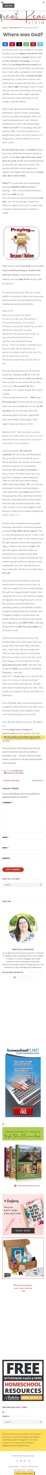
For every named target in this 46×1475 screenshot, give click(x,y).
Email (5, 848)
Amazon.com (7, 1445)
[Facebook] (17, 1461)
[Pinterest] (25, 1461)
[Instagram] (21, 1461)
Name (5, 837)
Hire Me (30, 1470)
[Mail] (29, 1461)
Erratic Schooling (12, 780)
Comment (7, 802)
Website (6, 858)
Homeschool (15, 27)
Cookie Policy (13, 1466)
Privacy (24, 1466)
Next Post (37, 780)
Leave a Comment (15, 773)
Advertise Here (19, 1470)
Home (5, 27)
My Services (33, 1466)
